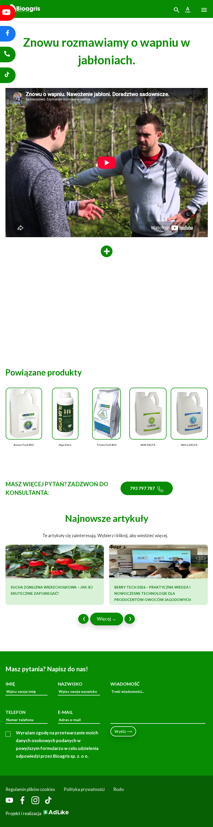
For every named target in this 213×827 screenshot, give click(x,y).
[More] (106, 251)
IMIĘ (10, 684)
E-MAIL (65, 712)
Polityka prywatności (84, 789)
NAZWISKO (70, 684)
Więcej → (106, 618)
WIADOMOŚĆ (124, 684)
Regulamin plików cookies (30, 789)
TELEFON (15, 712)
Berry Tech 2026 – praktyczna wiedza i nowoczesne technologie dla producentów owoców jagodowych (152, 593)
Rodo (118, 789)
